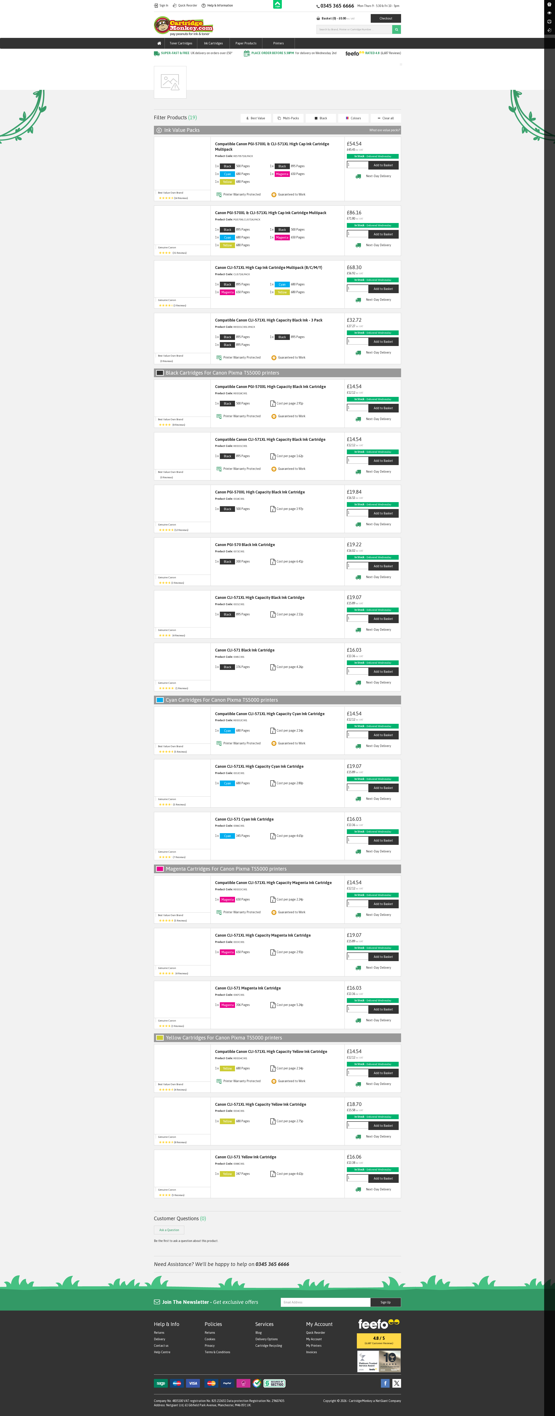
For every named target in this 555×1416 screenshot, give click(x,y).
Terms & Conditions (217, 1352)
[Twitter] (395, 1383)
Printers (278, 43)
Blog (258, 1332)
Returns (159, 1332)
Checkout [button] (386, 18)
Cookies (210, 1339)
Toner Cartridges (181, 43)
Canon (199, 62)
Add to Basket (383, 165)
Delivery (159, 1339)
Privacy (210, 1345)
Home (158, 62)
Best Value (258, 118)
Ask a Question (246, 84)
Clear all (388, 118)
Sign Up (386, 1302)
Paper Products (245, 43)
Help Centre (162, 1352)
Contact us (161, 1345)
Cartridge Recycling (268, 1345)
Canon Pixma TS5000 (225, 62)
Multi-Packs (291, 118)
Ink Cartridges (213, 43)
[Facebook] (384, 1383)
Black (323, 118)
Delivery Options (266, 1339)
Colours (356, 118)
